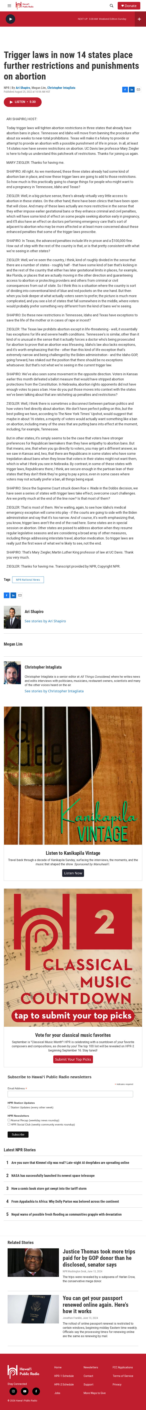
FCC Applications (123, 1367)
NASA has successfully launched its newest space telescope (53, 1176)
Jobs (57, 1393)
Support (88, 1384)
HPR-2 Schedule (64, 1384)
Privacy (117, 1384)
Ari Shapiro (23, 88)
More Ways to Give (95, 1393)
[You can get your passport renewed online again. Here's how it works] (33, 1309)
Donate (130, 6)
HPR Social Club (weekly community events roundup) (42, 1124)
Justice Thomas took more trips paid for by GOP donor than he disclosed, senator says (99, 1258)
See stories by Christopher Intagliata (54, 691)
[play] (10, 19)
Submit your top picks (73, 1059)
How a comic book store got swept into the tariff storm (48, 1189)
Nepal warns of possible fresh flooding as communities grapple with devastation (66, 1214)
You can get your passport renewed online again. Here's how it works (96, 1305)
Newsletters (91, 1367)
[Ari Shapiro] (12, 617)
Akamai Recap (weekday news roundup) (34, 1120)
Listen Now (73, 873)
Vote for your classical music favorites (73, 1035)
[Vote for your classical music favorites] (73, 958)
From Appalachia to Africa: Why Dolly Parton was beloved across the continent (65, 1201)
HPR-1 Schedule (64, 1376)
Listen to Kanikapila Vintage (73, 853)
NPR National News (28, 579)
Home (58, 1367)
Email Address (17, 1088)
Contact (88, 1376)
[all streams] (140, 19)
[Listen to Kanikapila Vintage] (73, 776)
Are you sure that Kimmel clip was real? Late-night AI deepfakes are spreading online (70, 1163)
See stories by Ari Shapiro (45, 621)
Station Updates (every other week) (31, 1107)
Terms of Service (123, 1376)
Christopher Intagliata (61, 88)
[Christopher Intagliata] (12, 672)
